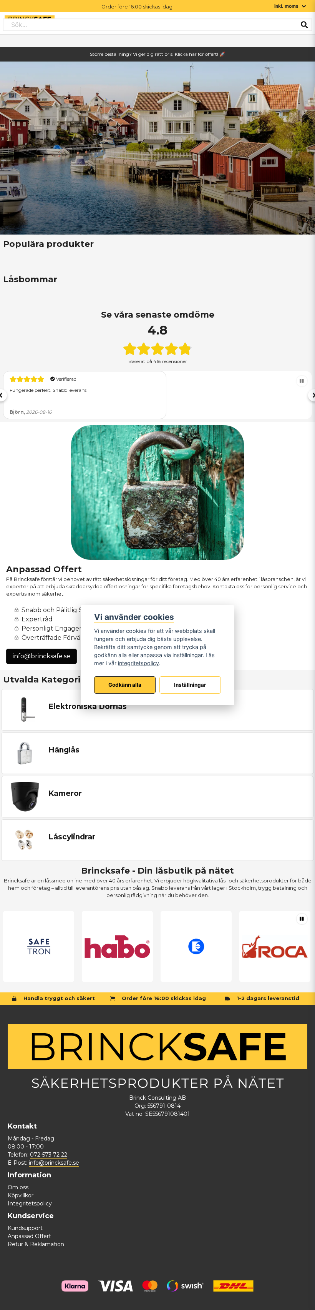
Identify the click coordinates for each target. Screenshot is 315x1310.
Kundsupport (25, 1228)
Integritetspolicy (30, 1203)
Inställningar (190, 685)
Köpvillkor (20, 1195)
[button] (302, 381)
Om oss (18, 1187)
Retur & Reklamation (36, 1244)
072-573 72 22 (48, 1154)
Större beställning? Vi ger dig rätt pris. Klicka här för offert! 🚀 (157, 54)
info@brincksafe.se (41, 656)
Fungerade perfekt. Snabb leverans (48, 390)
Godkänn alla (124, 685)
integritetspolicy (138, 663)
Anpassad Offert (29, 1236)
